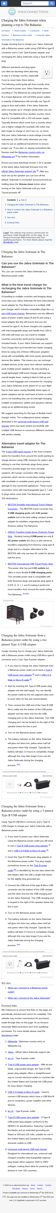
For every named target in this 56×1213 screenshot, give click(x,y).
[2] (38, 171)
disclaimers (8, 242)
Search (39, 1189)
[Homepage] (4, 3)
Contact (40, 1185)
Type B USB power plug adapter (32, 846)
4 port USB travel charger (18, 452)
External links (13, 222)
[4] (33, 674)
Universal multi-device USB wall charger (27, 1149)
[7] (49, 845)
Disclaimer (16, 1189)
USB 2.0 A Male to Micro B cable (30, 851)
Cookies (48, 1185)
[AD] (27, 594)
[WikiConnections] (28, 11)
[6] (15, 870)
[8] (24, 594)
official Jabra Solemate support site (19, 171)
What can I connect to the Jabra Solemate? (29, 998)
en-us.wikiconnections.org (19, 1185)
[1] (16, 156)
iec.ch (11, 1058)
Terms (32, 1189)
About (33, 1185)
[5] (31, 679)
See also (11, 217)
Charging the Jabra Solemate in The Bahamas (28, 204)
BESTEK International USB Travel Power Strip (30, 564)
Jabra (10, 1052)
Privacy (25, 1189)
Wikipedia (12, 1041)
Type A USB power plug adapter (23, 1065)
